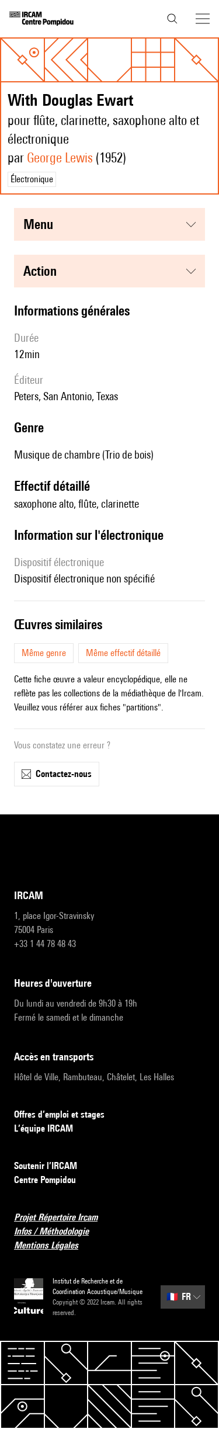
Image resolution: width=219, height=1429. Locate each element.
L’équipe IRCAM (43, 1128)
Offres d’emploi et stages (59, 1114)
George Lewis (60, 157)
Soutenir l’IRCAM (45, 1165)
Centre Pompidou (45, 1179)
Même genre (44, 652)
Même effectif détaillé (123, 652)
